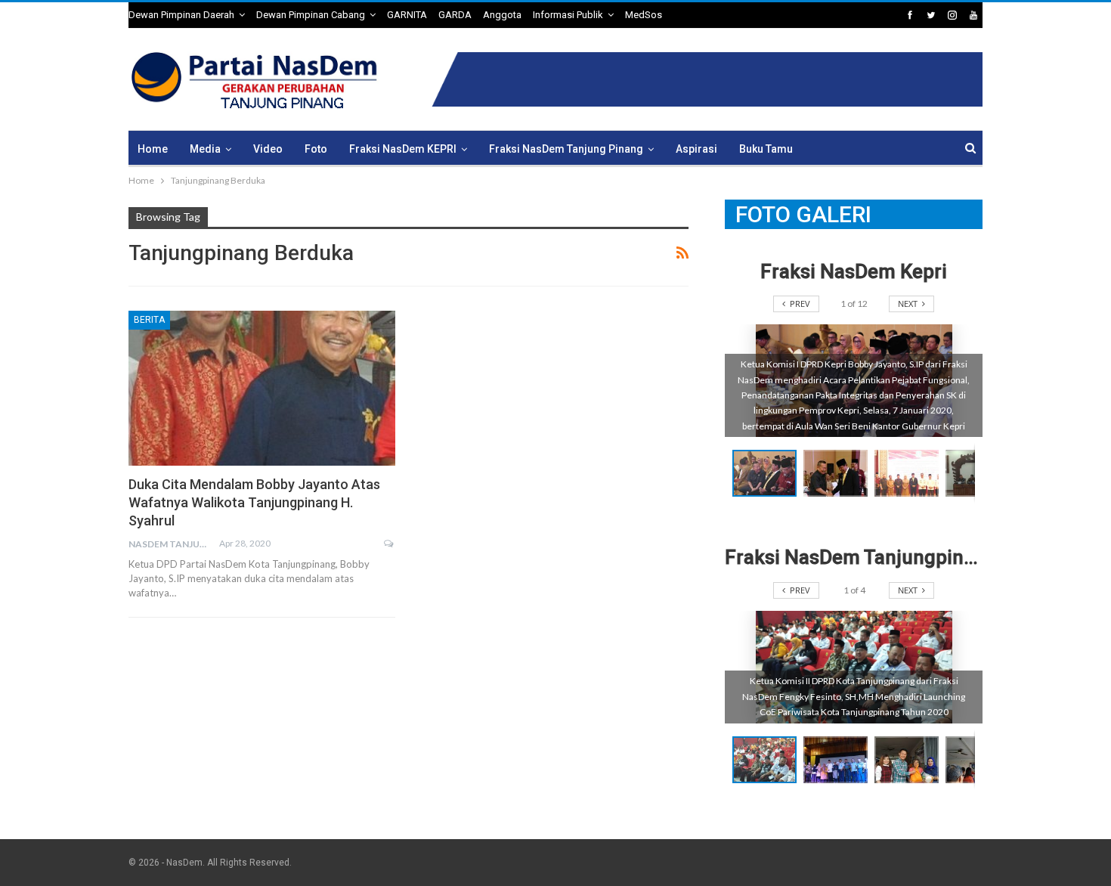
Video (268, 149)
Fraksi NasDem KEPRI (402, 149)
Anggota (502, 14)
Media (205, 149)
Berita (149, 319)
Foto (316, 149)
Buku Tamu (766, 149)
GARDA (455, 14)
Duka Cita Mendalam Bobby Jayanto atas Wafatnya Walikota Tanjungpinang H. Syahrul (254, 502)
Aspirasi (696, 149)
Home (153, 149)
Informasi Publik (568, 14)
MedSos (643, 14)
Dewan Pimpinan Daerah (181, 14)
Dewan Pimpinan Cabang (310, 14)
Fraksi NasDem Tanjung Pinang (566, 149)
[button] (838, 473)
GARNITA (407, 14)
